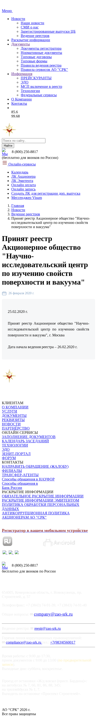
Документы (20, 44)
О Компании (21, 99)
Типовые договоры (36, 57)
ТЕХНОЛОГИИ (15, 445)
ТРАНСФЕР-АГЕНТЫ (20, 475)
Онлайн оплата (23, 185)
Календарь (19, 172)
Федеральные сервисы (39, 95)
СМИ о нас (30, 27)
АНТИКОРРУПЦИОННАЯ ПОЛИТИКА (36, 513)
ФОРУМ (9, 458)
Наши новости (32, 23)
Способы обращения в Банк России (20, 485)
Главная (17, 206)
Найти (8, 145)
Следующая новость (62, 366)
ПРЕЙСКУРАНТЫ (36, 78)
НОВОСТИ (11, 424)
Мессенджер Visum (26, 198)
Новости (18, 19)
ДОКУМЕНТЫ (14, 416)
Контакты (19, 103)
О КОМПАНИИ (15, 407)
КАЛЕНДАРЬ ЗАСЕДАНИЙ (25, 441)
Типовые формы (34, 61)
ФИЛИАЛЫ (12, 471)
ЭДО (24, 82)
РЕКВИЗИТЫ (13, 420)
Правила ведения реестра (41, 65)
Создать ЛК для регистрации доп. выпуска (45, 193)
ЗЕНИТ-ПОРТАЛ (16, 454)
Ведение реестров (35, 36)
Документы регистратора (41, 48)
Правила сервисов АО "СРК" (44, 70)
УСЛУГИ (9, 411)
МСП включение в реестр (41, 87)
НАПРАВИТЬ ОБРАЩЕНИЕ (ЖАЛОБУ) (35, 466)
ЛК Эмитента (22, 181)
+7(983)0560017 (62, 642)
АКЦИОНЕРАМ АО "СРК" (24, 517)
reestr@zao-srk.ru (47, 628)
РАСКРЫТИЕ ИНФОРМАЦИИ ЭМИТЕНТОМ (40, 500)
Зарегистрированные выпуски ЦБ (48, 31)
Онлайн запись (23, 189)
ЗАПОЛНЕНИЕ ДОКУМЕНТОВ (29, 437)
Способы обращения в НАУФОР (28, 479)
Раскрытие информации (30, 40)
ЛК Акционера (23, 176)
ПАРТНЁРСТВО (16, 428)
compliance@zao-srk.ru (24, 642)
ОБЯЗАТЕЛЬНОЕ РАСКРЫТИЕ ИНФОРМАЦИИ (43, 496)
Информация (21, 74)
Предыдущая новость (21, 366)
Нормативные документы (41, 53)
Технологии (30, 91)
